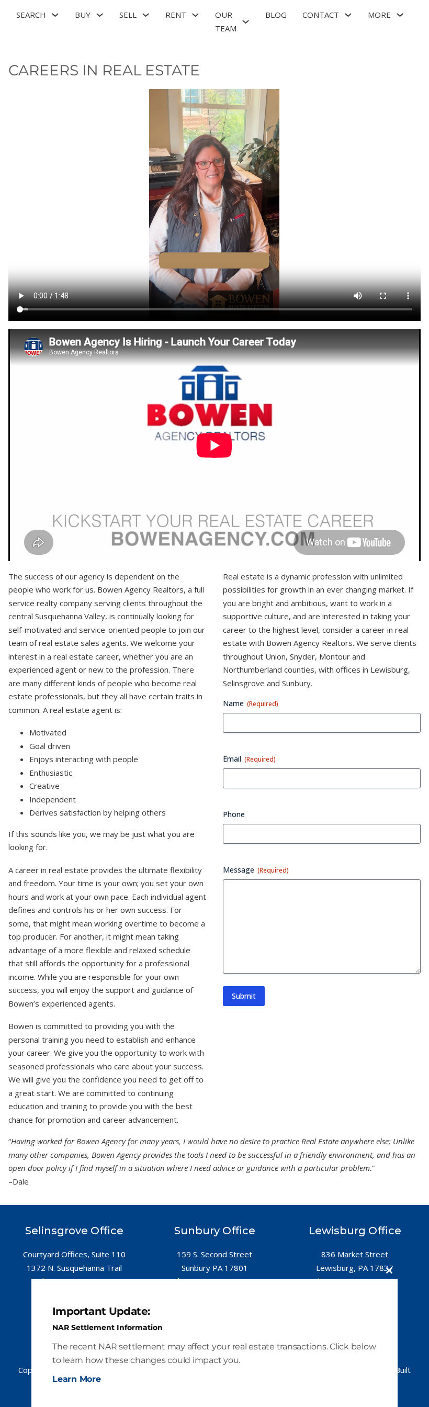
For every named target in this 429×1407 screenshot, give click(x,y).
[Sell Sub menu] (146, 15)
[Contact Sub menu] (348, 15)
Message (256, 870)
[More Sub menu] (400, 15)
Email (249, 759)
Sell (128, 14)
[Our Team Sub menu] (246, 22)
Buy (83, 14)
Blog (276, 14)
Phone (234, 814)
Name (250, 703)
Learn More (76, 1379)
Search (31, 14)
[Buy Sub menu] (100, 15)
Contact (320, 14)
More (379, 14)
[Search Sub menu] (55, 15)
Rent (175, 14)
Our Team (225, 21)
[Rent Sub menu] (195, 15)
